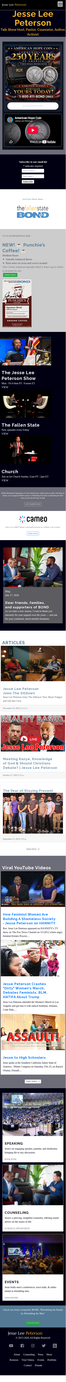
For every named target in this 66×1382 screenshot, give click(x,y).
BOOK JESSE (10, 1159)
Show (49, 1354)
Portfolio (51, 1360)
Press (22, 775)
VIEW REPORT (11, 1298)
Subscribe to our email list (33, 162)
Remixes (14, 1360)
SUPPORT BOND (33, 1323)
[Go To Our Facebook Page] (22, 1346)
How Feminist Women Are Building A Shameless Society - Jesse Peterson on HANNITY (29, 918)
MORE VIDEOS (31, 1081)
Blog (7, 591)
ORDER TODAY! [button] (10, 275)
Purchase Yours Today (33, 106)
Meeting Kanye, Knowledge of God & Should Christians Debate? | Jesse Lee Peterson (30, 763)
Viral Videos (28, 1360)
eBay (52, 493)
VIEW (5, 387)
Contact (28, 1365)
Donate (38, 1365)
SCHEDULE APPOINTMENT (17, 1228)
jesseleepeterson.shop (19, 235)
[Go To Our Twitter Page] (44, 1346)
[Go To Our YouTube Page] (11, 1346)
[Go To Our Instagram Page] (33, 1346)
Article (25, 708)
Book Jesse (33, 533)
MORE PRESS (32, 849)
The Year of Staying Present (28, 791)
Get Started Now (33, 504)
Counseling (29, 1354)
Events (40, 1360)
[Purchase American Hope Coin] (33, 73)
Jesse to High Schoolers (24, 1057)
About (17, 1354)
